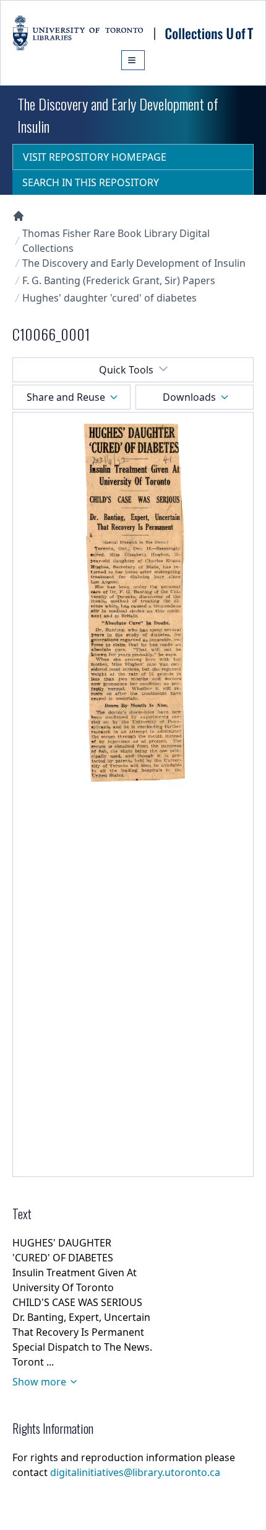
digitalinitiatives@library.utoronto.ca (135, 1472)
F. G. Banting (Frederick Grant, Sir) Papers (118, 280)
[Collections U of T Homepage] (18, 216)
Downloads (189, 397)
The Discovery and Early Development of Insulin (134, 263)
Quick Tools (126, 370)
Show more (39, 1382)
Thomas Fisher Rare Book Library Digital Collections (116, 240)
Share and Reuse (66, 397)
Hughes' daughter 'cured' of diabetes (109, 298)
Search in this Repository (90, 182)
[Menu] (133, 60)
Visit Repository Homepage (94, 157)
